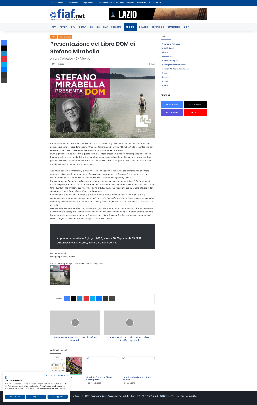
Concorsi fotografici (170, 60)
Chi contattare (155, 3)
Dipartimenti (73, 3)
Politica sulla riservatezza (57, 375)
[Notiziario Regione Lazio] (67, 14)
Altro (54, 37)
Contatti (165, 85)
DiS (98, 27)
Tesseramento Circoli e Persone (111, 3)
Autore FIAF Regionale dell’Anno (175, 69)
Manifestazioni (168, 56)
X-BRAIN (194, 396)
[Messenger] (99, 298)
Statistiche (174, 27)
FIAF (54, 27)
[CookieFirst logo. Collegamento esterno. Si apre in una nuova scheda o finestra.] (6, 377)
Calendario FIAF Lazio (171, 44)
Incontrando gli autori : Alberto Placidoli (137, 378)
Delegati (165, 77)
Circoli (165, 81)
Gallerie (143, 27)
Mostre (165, 52)
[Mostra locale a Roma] (66, 366)
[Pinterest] (86, 298)
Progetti (116, 27)
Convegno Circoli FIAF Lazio (174, 65)
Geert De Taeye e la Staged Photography (99, 378)
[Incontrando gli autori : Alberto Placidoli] (138, 366)
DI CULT (82, 27)
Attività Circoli (65, 37)
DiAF (105, 27)
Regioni (130, 27)
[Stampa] (112, 298)
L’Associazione (57, 3)
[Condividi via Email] (105, 298)
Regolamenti (88, 3)
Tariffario (130, 3)
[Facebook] (67, 298)
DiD (91, 27)
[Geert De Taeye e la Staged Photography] (102, 366)
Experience (158, 27)
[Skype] (92, 298)
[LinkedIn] (79, 298)
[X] (73, 298)
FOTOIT (63, 27)
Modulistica (142, 3)
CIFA (73, 27)
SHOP (186, 27)
